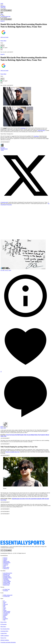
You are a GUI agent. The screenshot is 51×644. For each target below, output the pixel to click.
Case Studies (4, 17)
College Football (6, 611)
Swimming (5, 618)
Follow (2, 150)
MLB (4, 616)
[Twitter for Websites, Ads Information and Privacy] (25, 320)
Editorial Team (6, 561)
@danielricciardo (4, 202)
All (4, 600)
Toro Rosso (36, 136)
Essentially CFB (6, 583)
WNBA (5, 610)
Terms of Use (6, 568)
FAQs (4, 566)
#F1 (48, 203)
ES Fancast (5, 590)
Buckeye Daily (6, 584)
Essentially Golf (6, 574)
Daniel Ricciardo (41, 130)
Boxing (4, 602)
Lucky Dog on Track (7, 573)
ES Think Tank (6, 589)
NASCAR (5, 604)
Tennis (4, 607)
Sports (3, 15)
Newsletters (3, 6)
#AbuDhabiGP (4, 204)
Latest (2, 3)
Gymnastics (5, 613)
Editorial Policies (6, 562)
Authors (5, 560)
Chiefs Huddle (6, 580)
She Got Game (6, 575)
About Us (5, 557)
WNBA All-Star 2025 (7, 595)
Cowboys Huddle (7, 581)
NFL (4, 606)
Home (2, 21)
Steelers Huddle (6, 582)
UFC (4, 609)
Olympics (5, 615)
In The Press (5, 563)
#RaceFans (9, 204)
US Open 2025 (6, 596)
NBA (4, 605)
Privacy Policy (6, 567)
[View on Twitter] (25, 200)
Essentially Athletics (7, 577)
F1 (4, 21)
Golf (4, 603)
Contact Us (5, 564)
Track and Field (6, 612)
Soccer (4, 617)
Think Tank (3, 7)
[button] (4, 130)
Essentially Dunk (6, 576)
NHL (4, 619)
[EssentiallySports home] (23, 544)
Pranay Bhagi (3, 40)
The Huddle (5, 578)
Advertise (5, 559)
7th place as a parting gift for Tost (12, 451)
